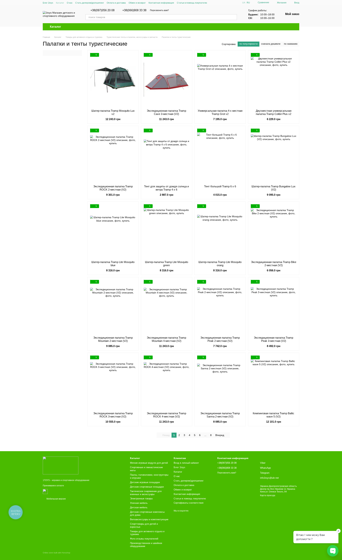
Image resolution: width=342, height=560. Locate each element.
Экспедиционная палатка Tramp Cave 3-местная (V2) (166, 112)
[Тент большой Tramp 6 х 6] (220, 155)
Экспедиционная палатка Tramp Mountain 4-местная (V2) (166, 339)
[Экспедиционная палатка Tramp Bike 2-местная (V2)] (274, 231)
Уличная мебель (139, 503)
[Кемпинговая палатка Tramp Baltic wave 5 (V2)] (274, 382)
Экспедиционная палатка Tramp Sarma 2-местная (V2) (220, 415)
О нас (69, 3)
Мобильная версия (56, 499)
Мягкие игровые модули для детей (149, 463)
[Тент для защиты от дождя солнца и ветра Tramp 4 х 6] (167, 155)
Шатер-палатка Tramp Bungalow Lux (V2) (274, 188)
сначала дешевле (270, 43)
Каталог (60, 3)
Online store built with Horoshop (56, 553)
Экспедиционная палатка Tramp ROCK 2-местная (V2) (113, 188)
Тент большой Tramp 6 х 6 (220, 186)
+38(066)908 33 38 (134, 10)
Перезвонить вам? (159, 10)
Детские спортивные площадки (147, 486)
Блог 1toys (48, 3)
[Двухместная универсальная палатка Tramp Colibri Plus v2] (274, 80)
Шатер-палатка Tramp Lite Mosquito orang (220, 263)
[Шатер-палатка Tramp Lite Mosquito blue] (113, 231)
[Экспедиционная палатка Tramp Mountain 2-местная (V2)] (113, 306)
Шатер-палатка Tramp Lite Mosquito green (166, 263)
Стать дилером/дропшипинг (89, 3)
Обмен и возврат (137, 3)
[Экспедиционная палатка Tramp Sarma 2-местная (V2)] (220, 382)
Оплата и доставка (116, 3)
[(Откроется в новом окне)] (45, 491)
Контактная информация (161, 3)
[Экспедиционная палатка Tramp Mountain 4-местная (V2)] (167, 306)
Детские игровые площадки (145, 482)
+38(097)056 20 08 (102, 10)
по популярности (248, 43)
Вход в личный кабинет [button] (186, 463)
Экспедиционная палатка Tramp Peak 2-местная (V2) (220, 339)
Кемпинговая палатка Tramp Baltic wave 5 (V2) (273, 415)
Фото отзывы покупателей (144, 538)
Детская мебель (138, 507)
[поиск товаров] (234, 17)
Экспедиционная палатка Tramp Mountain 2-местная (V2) (113, 339)
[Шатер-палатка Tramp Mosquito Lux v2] (113, 80)
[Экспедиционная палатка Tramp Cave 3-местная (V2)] (167, 80)
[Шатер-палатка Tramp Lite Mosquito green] (167, 231)
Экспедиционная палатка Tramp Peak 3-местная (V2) (273, 339)
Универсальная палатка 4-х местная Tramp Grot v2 (220, 112)
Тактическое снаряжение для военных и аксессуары (146, 493)
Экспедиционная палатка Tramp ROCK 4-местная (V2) (166, 415)
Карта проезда (267, 495)
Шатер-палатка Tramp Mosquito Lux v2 (113, 112)
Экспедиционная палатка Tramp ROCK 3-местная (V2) (113, 415)
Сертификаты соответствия (188, 502)
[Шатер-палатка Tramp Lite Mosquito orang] (220, 231)
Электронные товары (141, 498)
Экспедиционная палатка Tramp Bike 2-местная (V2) (273, 263)
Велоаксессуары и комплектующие (149, 519)
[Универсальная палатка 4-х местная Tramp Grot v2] (220, 80)
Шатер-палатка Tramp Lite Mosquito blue (112, 263)
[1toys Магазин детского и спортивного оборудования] (60, 465)
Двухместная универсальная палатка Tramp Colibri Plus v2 (273, 112)
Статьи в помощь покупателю (192, 3)
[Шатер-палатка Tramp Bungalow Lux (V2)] (274, 155)
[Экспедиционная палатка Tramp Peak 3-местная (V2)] (274, 306)
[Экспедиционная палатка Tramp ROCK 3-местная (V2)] (113, 382)
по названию (290, 43)
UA (243, 3)
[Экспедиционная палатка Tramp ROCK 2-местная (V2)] (113, 155)
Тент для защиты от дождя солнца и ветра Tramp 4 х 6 (166, 188)
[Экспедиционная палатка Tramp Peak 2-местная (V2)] (220, 306)
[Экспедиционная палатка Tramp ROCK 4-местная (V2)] (167, 382)
